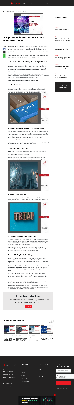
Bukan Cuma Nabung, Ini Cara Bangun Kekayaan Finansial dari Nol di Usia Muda (62, 48)
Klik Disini (28, 306)
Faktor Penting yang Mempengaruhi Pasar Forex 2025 (34, 341)
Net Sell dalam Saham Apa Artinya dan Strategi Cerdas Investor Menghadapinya (62, 58)
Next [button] (51, 320)
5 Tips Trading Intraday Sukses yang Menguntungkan (9, 339)
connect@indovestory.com (45, 371)
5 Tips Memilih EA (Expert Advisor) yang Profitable (17, 11)
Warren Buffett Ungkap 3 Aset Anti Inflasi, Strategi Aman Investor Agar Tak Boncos (62, 39)
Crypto (33, 3)
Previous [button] (49, 320)
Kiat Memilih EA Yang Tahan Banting (47, 339)
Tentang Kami (9, 383)
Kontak (59, 3)
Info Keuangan (50, 3)
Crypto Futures (25, 381)
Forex (4, 11)
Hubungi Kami (9, 386)
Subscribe (63, 383)
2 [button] (29, 345)
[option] (9, 333)
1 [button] (27, 345)
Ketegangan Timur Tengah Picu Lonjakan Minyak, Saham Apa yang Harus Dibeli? (62, 67)
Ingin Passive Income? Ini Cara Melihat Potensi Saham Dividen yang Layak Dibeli (63, 30)
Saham (40, 3)
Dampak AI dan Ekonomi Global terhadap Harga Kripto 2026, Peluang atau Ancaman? (62, 76)
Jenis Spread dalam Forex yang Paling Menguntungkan (21, 339)
